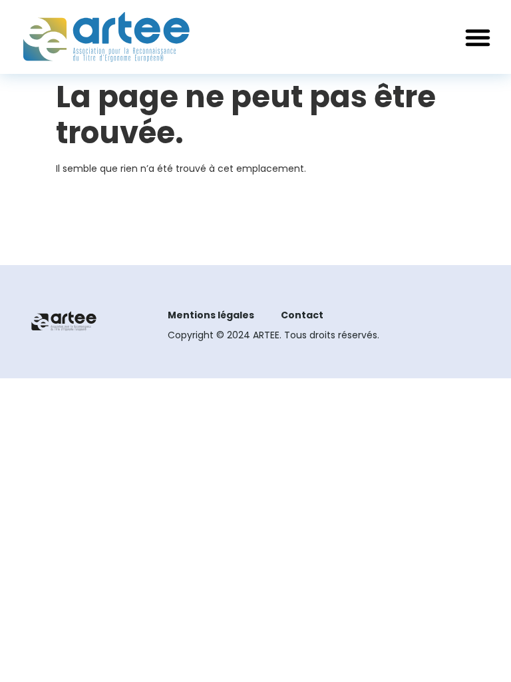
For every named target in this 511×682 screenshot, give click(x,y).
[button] (478, 37)
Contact (302, 315)
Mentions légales (211, 315)
